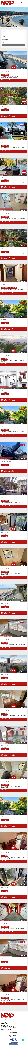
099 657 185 (4, 1023)
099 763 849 (4, 1025)
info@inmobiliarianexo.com (7, 1026)
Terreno (3, 320)
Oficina (3, 284)
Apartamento (5, 71)
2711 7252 (4, 1022)
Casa (2, 107)
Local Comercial (6, 462)
